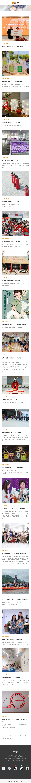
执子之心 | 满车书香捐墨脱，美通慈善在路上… (13, 639)
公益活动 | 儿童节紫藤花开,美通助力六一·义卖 (13, 280)
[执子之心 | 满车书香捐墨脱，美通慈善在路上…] (15, 621)
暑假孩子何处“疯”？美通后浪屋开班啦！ (11, 677)
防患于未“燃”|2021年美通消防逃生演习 (11, 432)
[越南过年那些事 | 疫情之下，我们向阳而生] (15, 342)
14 (10, 738)
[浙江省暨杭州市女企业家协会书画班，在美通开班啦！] (15, 535)
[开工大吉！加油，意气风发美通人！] (15, 385)
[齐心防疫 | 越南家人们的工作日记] (15, 142)
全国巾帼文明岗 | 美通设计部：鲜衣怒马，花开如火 (14, 324)
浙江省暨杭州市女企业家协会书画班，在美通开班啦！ (14, 553)
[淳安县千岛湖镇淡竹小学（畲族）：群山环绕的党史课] (15, 223)
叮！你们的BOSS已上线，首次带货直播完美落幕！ (14, 508)
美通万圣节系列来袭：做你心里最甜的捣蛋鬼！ (13, 467)
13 (8, 738)
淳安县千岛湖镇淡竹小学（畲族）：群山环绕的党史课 (14, 241)
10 (25, 735)
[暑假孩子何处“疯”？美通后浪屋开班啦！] (15, 660)
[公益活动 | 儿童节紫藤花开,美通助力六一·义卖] (15, 262)
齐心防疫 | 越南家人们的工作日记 (10, 160)
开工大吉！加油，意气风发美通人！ (10, 399)
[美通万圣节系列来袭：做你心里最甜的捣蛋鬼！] (15, 453)
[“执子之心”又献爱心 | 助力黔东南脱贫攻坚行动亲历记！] (15, 581)
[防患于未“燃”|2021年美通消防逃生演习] (15, 418)
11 (3, 738)
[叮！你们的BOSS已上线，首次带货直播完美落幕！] (15, 490)
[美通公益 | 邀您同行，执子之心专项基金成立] (15, 28)
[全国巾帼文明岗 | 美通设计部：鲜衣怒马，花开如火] (15, 304)
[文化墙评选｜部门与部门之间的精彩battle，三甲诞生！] (15, 701)
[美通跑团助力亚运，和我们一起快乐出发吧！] (15, 63)
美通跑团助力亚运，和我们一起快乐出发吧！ (12, 81)
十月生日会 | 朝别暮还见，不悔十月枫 (11, 122)
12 (5, 738)
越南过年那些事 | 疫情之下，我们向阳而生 (12, 358)
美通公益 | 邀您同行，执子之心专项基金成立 (12, 46)
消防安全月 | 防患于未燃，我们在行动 (11, 201)
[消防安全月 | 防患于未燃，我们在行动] (15, 183)
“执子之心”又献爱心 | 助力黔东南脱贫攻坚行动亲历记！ (15, 599)
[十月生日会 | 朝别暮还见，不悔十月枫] (15, 104)
